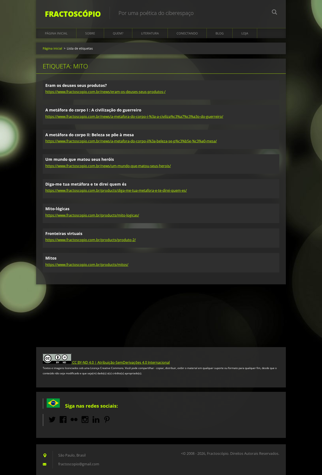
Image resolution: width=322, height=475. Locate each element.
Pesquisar (274, 13)
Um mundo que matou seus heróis (79, 159)
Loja (244, 33)
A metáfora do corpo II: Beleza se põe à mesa (89, 134)
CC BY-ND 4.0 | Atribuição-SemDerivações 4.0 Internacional (121, 362)
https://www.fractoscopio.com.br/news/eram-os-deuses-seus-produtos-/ (105, 91)
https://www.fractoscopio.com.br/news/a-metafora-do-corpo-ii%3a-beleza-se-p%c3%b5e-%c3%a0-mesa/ (131, 141)
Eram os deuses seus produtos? (76, 85)
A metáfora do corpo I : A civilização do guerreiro (93, 110)
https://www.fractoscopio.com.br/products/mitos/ (86, 264)
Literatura (150, 33)
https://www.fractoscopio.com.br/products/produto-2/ (90, 239)
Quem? (118, 33)
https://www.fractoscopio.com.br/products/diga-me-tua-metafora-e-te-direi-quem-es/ (116, 190)
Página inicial (56, 33)
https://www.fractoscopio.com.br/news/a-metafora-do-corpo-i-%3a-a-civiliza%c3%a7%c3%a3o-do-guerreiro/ (134, 116)
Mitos (51, 258)
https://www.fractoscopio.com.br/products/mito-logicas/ (92, 215)
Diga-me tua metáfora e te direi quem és (85, 184)
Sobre (90, 33)
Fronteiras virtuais (63, 233)
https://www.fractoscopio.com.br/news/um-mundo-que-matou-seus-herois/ (108, 165)
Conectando (187, 33)
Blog (220, 33)
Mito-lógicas (57, 208)
